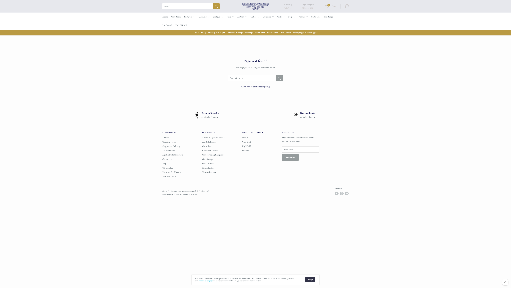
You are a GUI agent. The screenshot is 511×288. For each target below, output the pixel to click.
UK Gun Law (168, 167)
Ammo (302, 16)
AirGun (240, 16)
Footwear (188, 16)
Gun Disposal (208, 163)
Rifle (229, 16)
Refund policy (208, 167)
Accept (310, 279)
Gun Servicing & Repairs (213, 154)
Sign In (245, 137)
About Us (166, 137)
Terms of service (209, 172)
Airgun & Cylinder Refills (213, 137)
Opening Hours (169, 141)
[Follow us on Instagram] (342, 193)
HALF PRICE (181, 25)
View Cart (246, 141)
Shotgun (216, 16)
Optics (253, 16)
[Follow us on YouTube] (347, 193)
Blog (164, 163)
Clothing (203, 16)
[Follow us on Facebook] (337, 193)
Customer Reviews (210, 150)
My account (307, 7)
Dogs (290, 16)
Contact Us (167, 159)
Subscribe (290, 157)
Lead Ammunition (170, 176)
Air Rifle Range (209, 141)
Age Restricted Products (172, 154)
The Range (328, 16)
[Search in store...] (279, 78)
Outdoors (267, 16)
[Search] (216, 6)
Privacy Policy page (205, 280)
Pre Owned (167, 25)
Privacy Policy (168, 150)
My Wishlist (247, 146)
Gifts (279, 16)
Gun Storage (207, 159)
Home (165, 16)
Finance (245, 150)
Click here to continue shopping (255, 86)
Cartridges (315, 16)
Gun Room (176, 16)
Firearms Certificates (171, 172)
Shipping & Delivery (171, 146)
